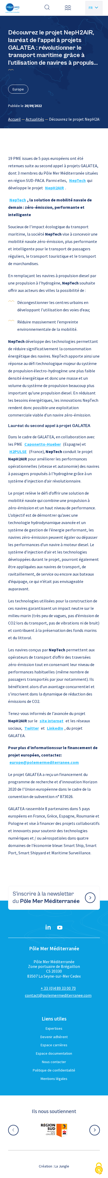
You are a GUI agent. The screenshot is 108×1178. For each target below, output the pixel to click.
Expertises (54, 1028)
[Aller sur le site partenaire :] (54, 1130)
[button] (68, 8)
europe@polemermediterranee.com (44, 762)
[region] (54, 119)
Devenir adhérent (54, 1036)
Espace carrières (54, 1045)
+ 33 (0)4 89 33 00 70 (58, 988)
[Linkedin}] (48, 928)
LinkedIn (55, 728)
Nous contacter (54, 1061)
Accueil (14, 119)
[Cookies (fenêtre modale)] (99, 1169)
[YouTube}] (59, 928)
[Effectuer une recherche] (47, 8)
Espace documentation (54, 1053)
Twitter (31, 728)
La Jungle (62, 1166)
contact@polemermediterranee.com (58, 995)
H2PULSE (18, 451)
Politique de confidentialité (54, 1070)
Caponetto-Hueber (42, 444)
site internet (51, 720)
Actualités (35, 119)
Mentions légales (54, 1078)
